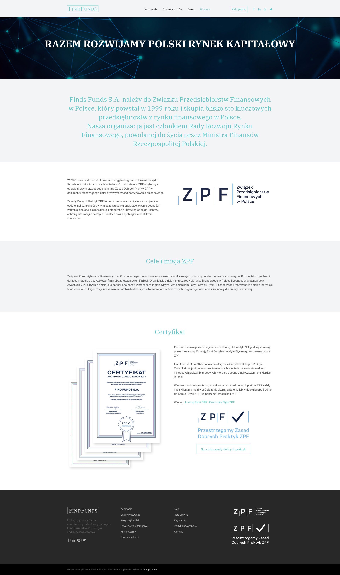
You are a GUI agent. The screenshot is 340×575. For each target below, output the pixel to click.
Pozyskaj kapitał (130, 520)
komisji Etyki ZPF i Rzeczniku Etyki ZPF (209, 402)
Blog (176, 509)
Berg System (150, 569)
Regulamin (180, 520)
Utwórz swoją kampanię (134, 526)
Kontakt (178, 531)
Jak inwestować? (130, 514)
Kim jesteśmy (128, 531)
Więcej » (205, 9)
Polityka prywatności (185, 526)
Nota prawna (181, 514)
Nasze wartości (130, 537)
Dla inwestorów (172, 9)
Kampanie (150, 9)
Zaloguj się (239, 9)
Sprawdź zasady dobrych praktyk (223, 449)
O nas (191, 9)
